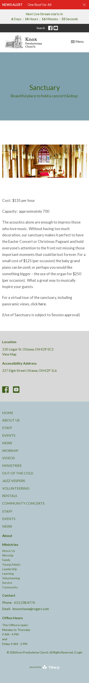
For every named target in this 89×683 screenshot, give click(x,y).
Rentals (9, 496)
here (42, 304)
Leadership (9, 569)
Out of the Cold (17, 473)
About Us (11, 420)
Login (79, 652)
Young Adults (11, 564)
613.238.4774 (24, 602)
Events (8, 435)
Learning (8, 573)
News (7, 443)
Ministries (12, 465)
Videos (8, 458)
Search (41, 28)
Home (7, 413)
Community (10, 587)
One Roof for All (39, 5)
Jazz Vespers (13, 481)
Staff (7, 428)
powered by (42, 671)
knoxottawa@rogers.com (31, 609)
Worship (10, 450)
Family (6, 560)
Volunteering (15, 488)
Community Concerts (23, 503)
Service (7, 582)
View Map (9, 354)
